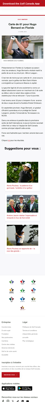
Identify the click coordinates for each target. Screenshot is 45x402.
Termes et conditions (29, 330)
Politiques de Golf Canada (31, 327)
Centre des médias (8, 344)
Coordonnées (6, 327)
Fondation (5, 334)
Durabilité (5, 355)
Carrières (5, 341)
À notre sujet (6, 330)
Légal (24, 322)
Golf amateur (22, 19)
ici (9, 140)
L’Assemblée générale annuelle (30, 335)
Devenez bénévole (8, 348)
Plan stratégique (28, 341)
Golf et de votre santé (9, 351)
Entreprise (6, 322)
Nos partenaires (7, 337)
